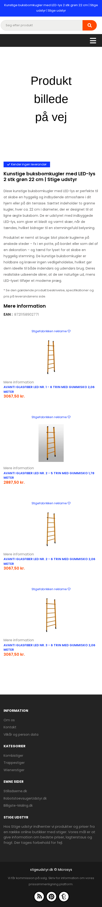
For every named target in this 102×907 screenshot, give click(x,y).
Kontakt (10, 727)
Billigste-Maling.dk (18, 805)
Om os (9, 720)
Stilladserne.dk (15, 791)
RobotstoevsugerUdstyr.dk (25, 798)
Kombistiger (13, 755)
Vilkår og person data (21, 734)
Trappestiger (14, 762)
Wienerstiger (14, 770)
